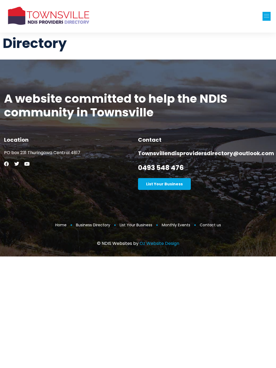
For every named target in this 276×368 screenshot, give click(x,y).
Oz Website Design (159, 243)
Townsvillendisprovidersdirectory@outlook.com (206, 153)
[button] (267, 16)
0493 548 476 (161, 167)
